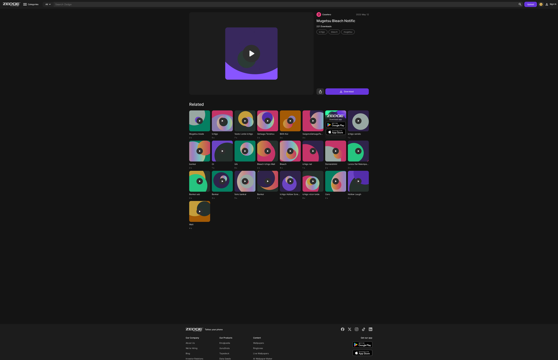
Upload (530, 4)
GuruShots (224, 348)
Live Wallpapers (261, 353)
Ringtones (258, 348)
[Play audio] (251, 53)
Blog (188, 353)
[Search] (520, 4)
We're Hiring (191, 348)
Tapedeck (224, 353)
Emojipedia (224, 343)
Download (349, 91)
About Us (190, 343)
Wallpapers (258, 343)
